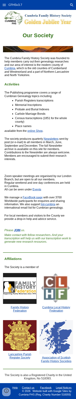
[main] (38, 35)
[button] (4, 5)
